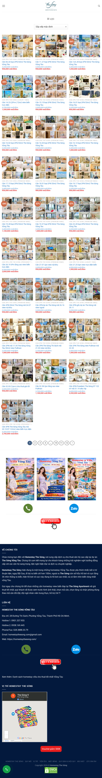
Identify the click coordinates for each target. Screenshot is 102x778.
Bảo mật (81, 761)
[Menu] (3, 6)
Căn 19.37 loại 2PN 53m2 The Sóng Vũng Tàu (50, 225)
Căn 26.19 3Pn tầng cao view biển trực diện (16, 266)
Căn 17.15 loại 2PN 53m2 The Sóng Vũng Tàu (16, 184)
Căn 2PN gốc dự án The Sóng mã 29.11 (82, 306)
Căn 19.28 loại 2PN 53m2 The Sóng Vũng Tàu (16, 225)
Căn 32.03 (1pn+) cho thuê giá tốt (16, 386)
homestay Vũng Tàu (59, 570)
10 (56, 443)
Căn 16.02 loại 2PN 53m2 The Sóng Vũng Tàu (16, 144)
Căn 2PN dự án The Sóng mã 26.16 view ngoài (49, 306)
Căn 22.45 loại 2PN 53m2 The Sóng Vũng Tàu (83, 225)
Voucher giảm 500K (51, 749)
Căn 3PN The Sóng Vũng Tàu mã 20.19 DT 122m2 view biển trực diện (16, 428)
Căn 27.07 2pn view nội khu (46, 265)
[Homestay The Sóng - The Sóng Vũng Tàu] (51, 6)
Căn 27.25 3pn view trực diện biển (83, 265)
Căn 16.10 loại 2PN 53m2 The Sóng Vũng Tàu (83, 144)
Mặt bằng (52, 761)
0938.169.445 (17, 625)
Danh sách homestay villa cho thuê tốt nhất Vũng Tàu (38, 677)
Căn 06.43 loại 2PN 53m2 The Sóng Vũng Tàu (16, 63)
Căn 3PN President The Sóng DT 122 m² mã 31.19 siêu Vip (84, 387)
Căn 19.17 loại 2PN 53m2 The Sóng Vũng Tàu (83, 184)
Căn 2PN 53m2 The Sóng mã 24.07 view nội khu (16, 306)
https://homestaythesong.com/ (22, 639)
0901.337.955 (17, 620)
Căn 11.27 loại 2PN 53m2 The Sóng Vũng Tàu (50, 63)
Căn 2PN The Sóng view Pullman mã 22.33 (84, 347)
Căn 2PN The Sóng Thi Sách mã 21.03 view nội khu (48, 347)
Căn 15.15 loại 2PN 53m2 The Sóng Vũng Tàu (50, 103)
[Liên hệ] (7, 769)
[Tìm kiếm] (99, 5)
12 (67, 443)
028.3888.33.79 (20, 630)
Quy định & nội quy (67, 761)
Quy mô (28, 761)
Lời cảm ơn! (91, 761)
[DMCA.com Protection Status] (51, 770)
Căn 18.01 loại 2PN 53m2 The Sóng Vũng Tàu (50, 184)
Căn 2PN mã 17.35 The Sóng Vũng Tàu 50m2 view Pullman (16, 347)
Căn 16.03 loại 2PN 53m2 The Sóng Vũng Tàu (50, 144)
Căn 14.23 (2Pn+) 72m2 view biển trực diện (16, 103)
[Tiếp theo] (72, 443)
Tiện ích (43, 761)
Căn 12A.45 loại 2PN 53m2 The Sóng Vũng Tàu (84, 63)
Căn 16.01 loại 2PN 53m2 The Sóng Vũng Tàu (83, 103)
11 (61, 443)
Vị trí (35, 761)
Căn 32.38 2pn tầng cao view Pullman (47, 387)
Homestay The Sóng (14, 761)
